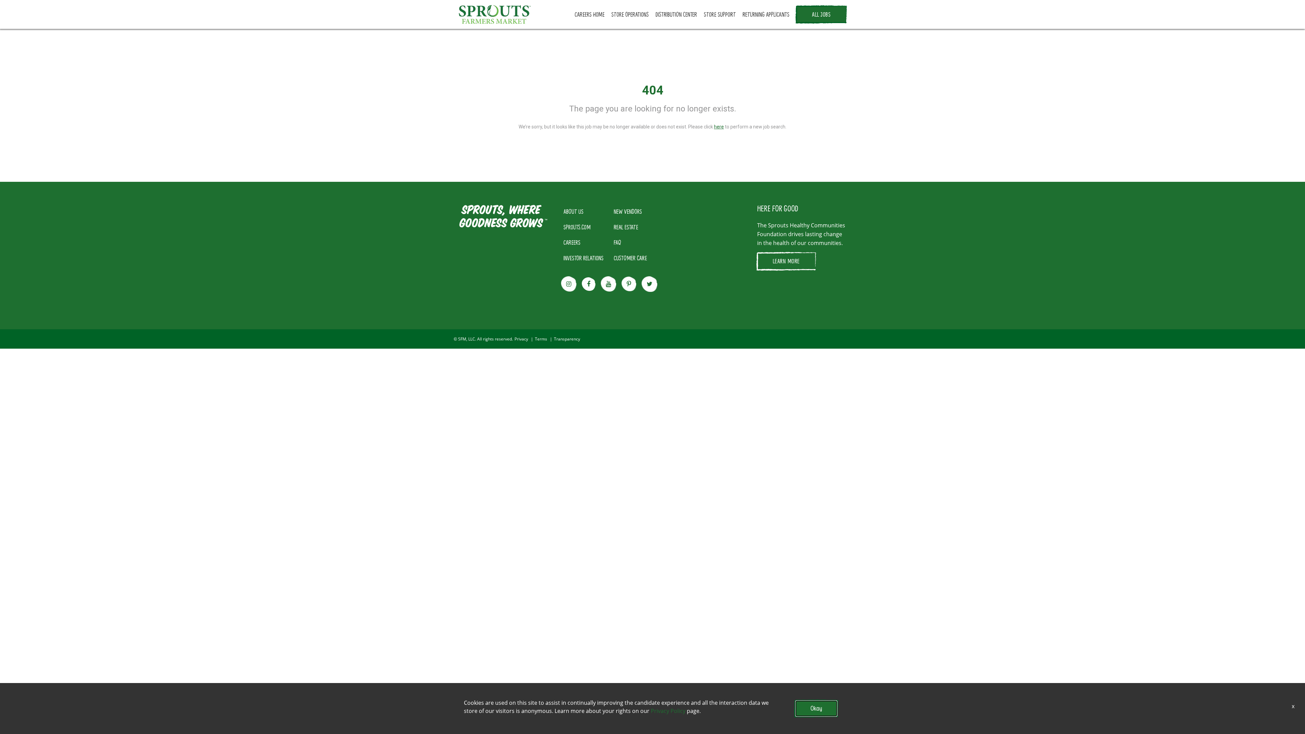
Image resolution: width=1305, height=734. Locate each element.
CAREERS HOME (590, 14)
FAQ (617, 242)
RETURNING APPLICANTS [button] (766, 14)
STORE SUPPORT (720, 14)
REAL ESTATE (626, 227)
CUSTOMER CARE (630, 258)
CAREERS (571, 242)
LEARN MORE (786, 261)
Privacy (521, 339)
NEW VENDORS (628, 211)
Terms (541, 339)
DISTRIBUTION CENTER (676, 14)
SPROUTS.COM (577, 227)
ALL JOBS (821, 14)
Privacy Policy (668, 711)
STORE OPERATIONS (630, 14)
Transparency (567, 339)
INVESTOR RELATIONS (583, 258)
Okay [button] (816, 708)
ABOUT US (573, 211)
